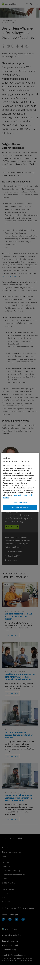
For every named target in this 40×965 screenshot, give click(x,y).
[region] (20, 482)
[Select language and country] (32, 4)
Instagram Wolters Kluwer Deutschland (10, 920)
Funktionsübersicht (15, 552)
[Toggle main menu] (36, 4)
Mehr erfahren (11, 527)
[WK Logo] (9, 929)
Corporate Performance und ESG (13, 875)
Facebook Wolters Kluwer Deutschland (4, 920)
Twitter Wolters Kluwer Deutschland (23, 920)
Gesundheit (6, 867)
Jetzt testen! (12, 560)
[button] (3, 46)
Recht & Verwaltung (9, 883)
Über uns (5, 848)
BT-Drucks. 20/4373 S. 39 (10, 276)
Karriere (5, 893)
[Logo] (11, 3)
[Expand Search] (27, 4)
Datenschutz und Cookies (11, 945)
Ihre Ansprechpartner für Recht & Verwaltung (18, 908)
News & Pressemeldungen (11, 852)
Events (4, 856)
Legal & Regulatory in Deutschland (14, 955)
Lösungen (5, 863)
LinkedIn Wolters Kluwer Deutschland (17, 920)
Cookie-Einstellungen (20, 502)
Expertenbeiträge (13, 838)
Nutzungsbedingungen (10, 941)
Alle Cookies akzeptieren (20, 507)
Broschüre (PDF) (14, 556)
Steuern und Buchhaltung (11, 871)
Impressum (6, 902)
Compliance (6, 879)
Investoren (5, 898)
